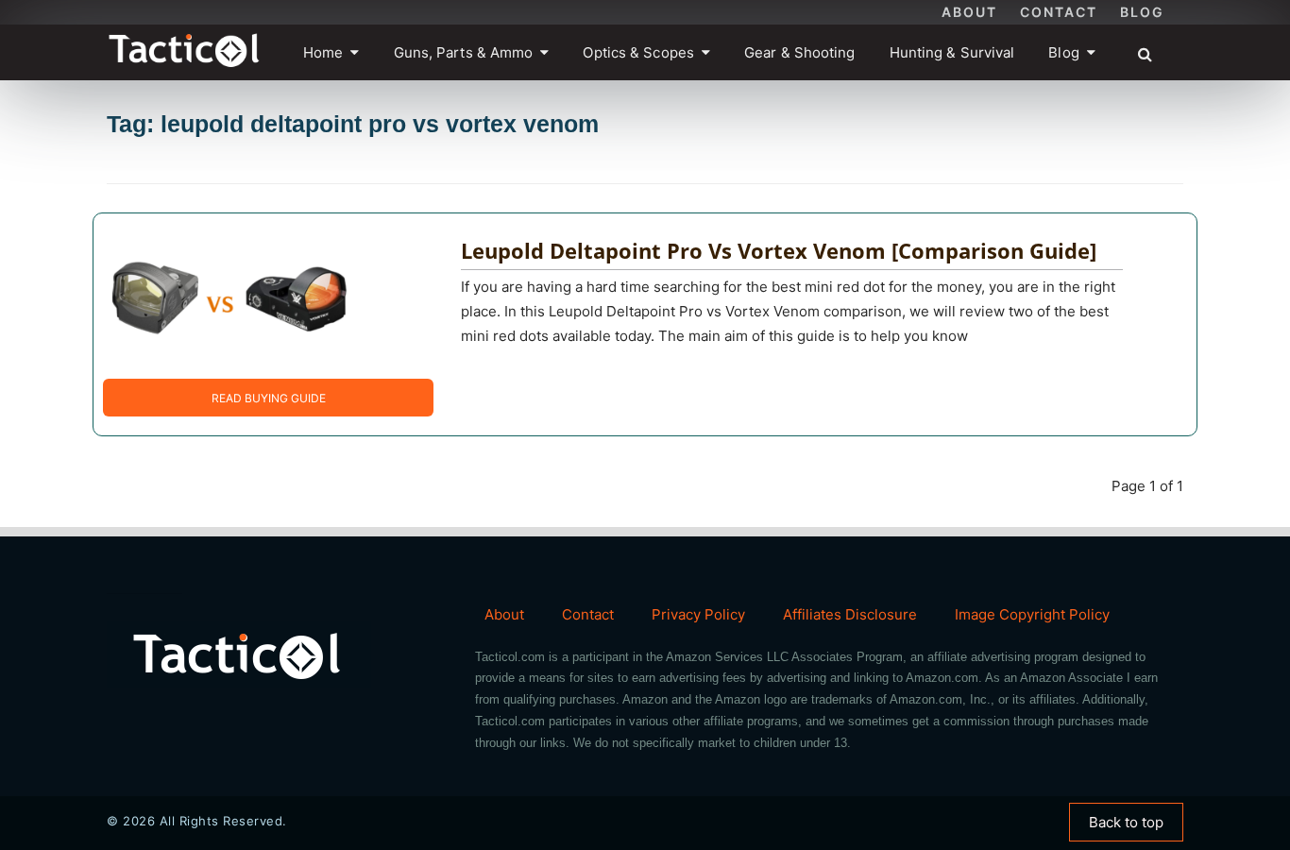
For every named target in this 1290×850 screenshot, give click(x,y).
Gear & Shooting (800, 52)
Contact (1058, 12)
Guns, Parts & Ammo (464, 52)
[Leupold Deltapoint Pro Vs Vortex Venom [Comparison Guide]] (230, 295)
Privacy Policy (698, 614)
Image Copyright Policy (1032, 614)
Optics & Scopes (638, 52)
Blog (1142, 12)
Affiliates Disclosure (850, 614)
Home (323, 52)
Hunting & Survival (952, 52)
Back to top (1126, 822)
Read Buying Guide (269, 398)
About (969, 12)
